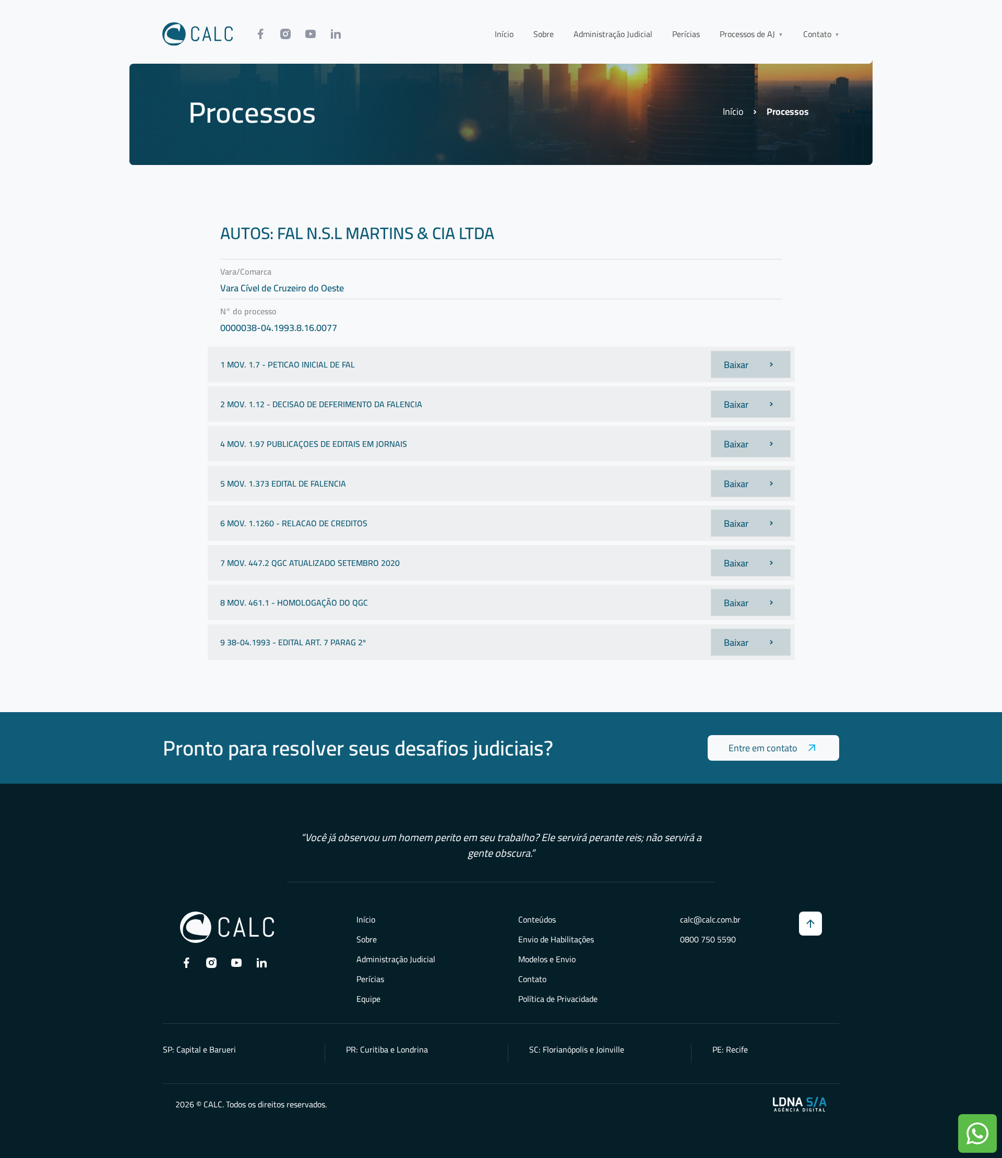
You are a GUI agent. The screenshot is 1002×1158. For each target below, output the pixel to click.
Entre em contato (763, 748)
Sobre (543, 34)
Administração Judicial (613, 34)
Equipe (368, 999)
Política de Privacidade (558, 999)
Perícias (686, 34)
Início (504, 34)
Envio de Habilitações (556, 939)
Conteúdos (537, 919)
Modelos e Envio (547, 959)
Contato (532, 979)
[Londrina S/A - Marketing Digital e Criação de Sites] (800, 1104)
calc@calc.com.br (710, 919)
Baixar (736, 364)
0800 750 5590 (708, 939)
